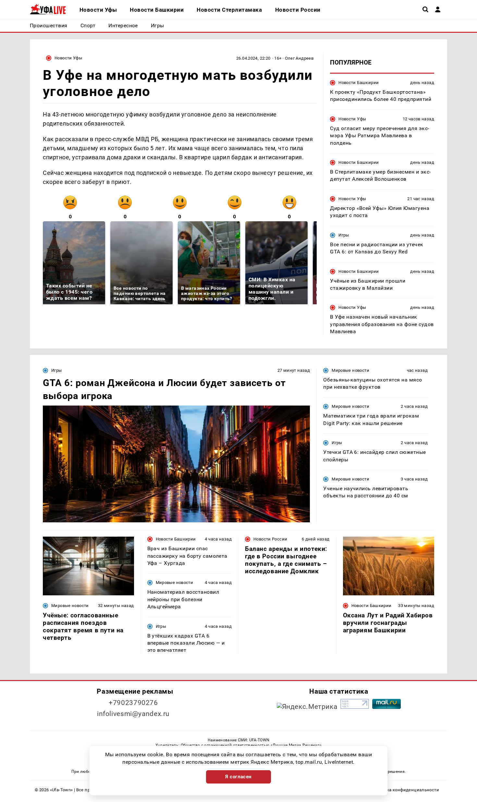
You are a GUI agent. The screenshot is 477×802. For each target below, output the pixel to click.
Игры (343, 235)
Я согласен (238, 777)
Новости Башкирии (358, 82)
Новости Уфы (68, 57)
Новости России (270, 539)
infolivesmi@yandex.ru (133, 714)
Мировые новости (350, 370)
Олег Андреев (299, 58)
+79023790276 (133, 703)
